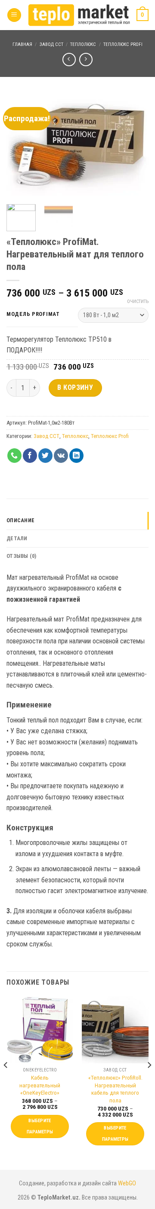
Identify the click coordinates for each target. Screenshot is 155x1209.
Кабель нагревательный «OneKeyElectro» (39, 1085)
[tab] (77, 520)
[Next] (135, 145)
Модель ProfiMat (33, 314)
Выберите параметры (40, 1126)
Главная (22, 44)
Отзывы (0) (21, 556)
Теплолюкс (83, 44)
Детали (17, 538)
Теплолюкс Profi (123, 44)
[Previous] (20, 145)
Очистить (138, 301)
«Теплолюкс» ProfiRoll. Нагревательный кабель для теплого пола (115, 1089)
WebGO (127, 1183)
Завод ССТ (51, 44)
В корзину (75, 387)
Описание (20, 520)
